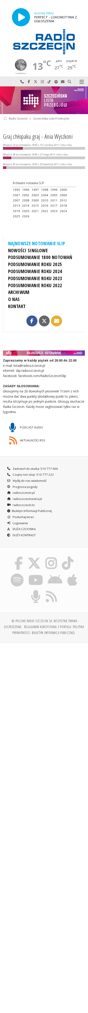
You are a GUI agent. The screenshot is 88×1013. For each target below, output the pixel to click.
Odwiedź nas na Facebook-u (28, 82)
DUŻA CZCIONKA (24, 529)
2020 (25, 211)
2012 (63, 200)
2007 (16, 200)
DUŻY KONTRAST (24, 535)
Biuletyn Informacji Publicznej (32, 511)
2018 (63, 205)
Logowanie (20, 523)
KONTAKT (17, 306)
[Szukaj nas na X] (34, 557)
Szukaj (69, 82)
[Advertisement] (44, 692)
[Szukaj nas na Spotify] (17, 574)
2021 (35, 211)
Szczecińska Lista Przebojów (51, 118)
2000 (63, 190)
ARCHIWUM (19, 292)
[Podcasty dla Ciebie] (35, 591)
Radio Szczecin (18, 118)
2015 (35, 205)
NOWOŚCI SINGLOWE (28, 250)
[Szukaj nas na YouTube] (35, 574)
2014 (25, 205)
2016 (44, 205)
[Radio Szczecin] (44, 41)
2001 (16, 195)
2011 (54, 200)
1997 (35, 190)
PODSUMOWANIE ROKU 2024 (35, 271)
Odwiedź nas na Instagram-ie (42, 82)
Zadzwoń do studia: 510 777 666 (35, 469)
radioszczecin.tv (23, 505)
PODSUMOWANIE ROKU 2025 (35, 264)
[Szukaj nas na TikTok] (68, 557)
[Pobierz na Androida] (55, 574)
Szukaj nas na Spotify (56, 82)
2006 (63, 195)
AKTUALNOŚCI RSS (32, 440)
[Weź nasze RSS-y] (51, 591)
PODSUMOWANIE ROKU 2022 (35, 285)
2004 (44, 195)
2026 (25, 216)
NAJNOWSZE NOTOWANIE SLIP (36, 243)
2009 (35, 200)
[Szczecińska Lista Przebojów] (44, 100)
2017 (54, 205)
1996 (25, 190)
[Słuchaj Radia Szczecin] (21, 17)
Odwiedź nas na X (35, 82)
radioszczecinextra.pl (27, 499)
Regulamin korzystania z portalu (47, 626)
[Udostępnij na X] (44, 321)
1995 (16, 190)
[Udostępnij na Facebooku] (31, 321)
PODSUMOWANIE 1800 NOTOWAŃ (40, 257)
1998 (44, 190)
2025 (16, 216)
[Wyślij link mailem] (56, 321)
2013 (16, 205)
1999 (54, 190)
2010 (44, 200)
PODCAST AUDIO (31, 427)
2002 (25, 195)
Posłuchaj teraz (23, 517)
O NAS (14, 299)
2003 (35, 195)
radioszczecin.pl (23, 493)
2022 (44, 211)
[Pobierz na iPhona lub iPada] (72, 574)
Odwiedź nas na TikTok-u (49, 82)
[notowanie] (44, 353)
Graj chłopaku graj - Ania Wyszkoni (38, 136)
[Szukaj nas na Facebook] (18, 557)
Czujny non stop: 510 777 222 (33, 474)
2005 (54, 195)
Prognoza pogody (24, 487)
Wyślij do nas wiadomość (62, 82)
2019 (16, 211)
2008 (25, 200)
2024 (63, 211)
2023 (54, 211)
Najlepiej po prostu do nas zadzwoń (22, 82)
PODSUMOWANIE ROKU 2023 (35, 278)
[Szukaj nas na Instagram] (51, 557)
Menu (81, 82)
